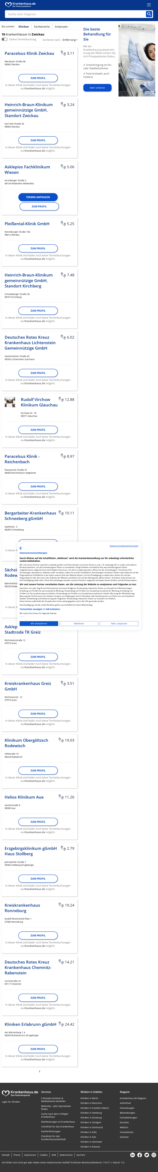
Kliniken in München (91, 1103)
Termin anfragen (38, 197)
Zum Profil (38, 78)
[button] (69, 40)
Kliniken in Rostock (90, 1146)
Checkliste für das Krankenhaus (57, 1126)
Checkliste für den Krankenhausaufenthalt (53, 1138)
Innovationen (126, 1132)
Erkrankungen (127, 1107)
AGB (54, 1154)
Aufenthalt (125, 1103)
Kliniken (24, 26)
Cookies (44, 1154)
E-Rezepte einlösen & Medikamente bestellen (53, 1100)
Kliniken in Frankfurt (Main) (95, 1107)
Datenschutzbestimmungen (124, 545)
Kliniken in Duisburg (91, 1117)
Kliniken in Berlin (89, 1098)
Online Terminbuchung (22, 39)
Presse (17, 1154)
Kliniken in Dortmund (92, 1127)
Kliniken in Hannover (91, 1141)
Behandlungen (127, 1112)
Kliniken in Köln (89, 1132)
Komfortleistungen (50, 1131)
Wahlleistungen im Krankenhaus (58, 1121)
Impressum (30, 1154)
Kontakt (6, 1154)
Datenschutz (66, 1154)
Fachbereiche (42, 26)
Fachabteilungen (128, 1117)
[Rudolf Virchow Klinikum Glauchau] (10, 402)
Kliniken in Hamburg (91, 1112)
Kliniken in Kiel (88, 1136)
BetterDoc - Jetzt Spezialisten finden (56, 1108)
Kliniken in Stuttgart (91, 1122)
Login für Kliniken (11, 1101)
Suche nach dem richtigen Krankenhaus (54, 1115)
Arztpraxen (61, 26)
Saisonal (124, 1136)
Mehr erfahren (97, 87)
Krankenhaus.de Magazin (133, 1098)
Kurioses (124, 1122)
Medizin (124, 1127)
